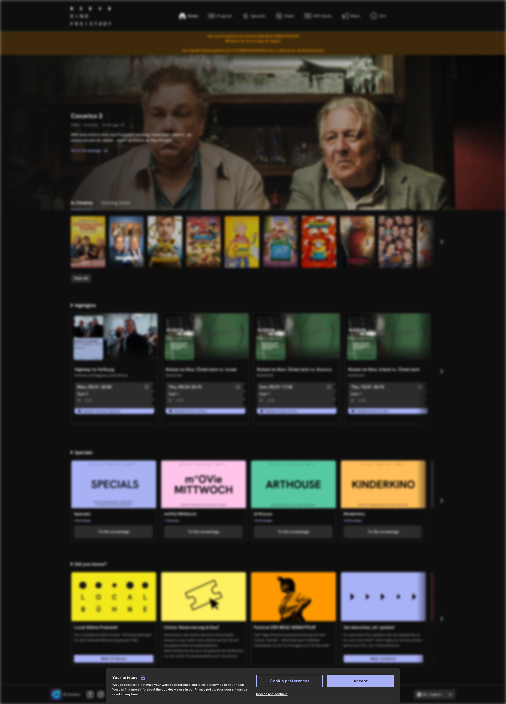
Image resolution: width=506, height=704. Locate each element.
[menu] (378, 16)
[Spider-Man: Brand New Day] (357, 242)
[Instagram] (101, 694)
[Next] (441, 241)
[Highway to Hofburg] (114, 339)
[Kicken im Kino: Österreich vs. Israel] (206, 339)
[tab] (82, 203)
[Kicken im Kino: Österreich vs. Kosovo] (297, 339)
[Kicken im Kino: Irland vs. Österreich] (388, 339)
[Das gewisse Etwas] (396, 242)
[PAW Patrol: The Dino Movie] (203, 242)
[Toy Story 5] (280, 242)
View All (81, 278)
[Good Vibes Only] (434, 242)
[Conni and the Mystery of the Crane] (242, 242)
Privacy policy (205, 689)
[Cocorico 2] (126, 242)
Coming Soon (115, 203)
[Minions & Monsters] (319, 242)
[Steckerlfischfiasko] (88, 242)
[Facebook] (90, 694)
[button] (147, 387)
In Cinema (82, 203)
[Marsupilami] (165, 242)
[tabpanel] (253, 249)
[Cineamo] (56, 694)
